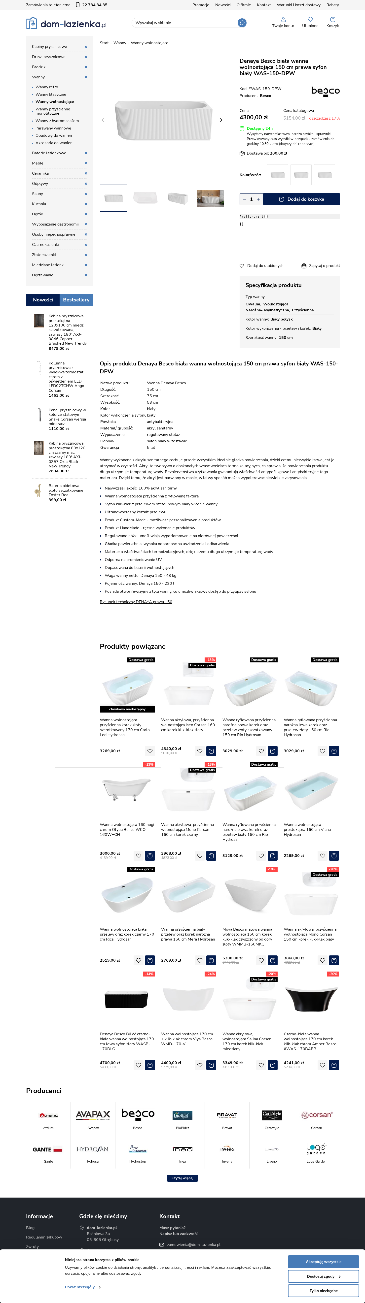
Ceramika (40, 173)
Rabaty (333, 5)
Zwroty (32, 1246)
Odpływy (40, 183)
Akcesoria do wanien (54, 143)
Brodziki (39, 67)
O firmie (244, 5)
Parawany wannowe (53, 128)
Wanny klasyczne (51, 94)
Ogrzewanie (42, 275)
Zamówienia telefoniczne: (67, 5)
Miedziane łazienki (48, 265)
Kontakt (264, 5)
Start (104, 43)
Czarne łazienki (45, 244)
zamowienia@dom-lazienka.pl (193, 1244)
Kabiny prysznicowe (49, 46)
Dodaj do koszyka (306, 199)
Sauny (37, 193)
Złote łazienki (44, 255)
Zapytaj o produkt (324, 265)
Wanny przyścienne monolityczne (53, 111)
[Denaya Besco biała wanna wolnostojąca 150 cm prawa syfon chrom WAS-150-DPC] (277, 174)
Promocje (200, 5)
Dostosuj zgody (320, 1276)
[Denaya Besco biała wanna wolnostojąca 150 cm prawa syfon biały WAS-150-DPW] (162, 120)
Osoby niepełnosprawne (53, 234)
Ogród (37, 214)
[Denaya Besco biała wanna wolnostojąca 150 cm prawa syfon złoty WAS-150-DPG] (324, 174)
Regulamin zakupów (44, 1237)
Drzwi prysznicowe (49, 57)
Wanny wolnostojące (149, 43)
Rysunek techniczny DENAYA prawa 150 (136, 602)
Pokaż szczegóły (80, 1287)
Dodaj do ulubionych (265, 265)
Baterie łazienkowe (49, 153)
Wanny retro (47, 87)
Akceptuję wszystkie (323, 1262)
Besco (265, 95)
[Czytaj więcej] (182, 1178)
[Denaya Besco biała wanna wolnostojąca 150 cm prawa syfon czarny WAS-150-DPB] (301, 174)
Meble (37, 163)
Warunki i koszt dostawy (299, 5)
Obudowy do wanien (54, 135)
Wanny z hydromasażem (57, 121)
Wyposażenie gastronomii (55, 224)
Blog (30, 1228)
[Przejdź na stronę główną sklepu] (66, 23)
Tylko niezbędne (324, 1291)
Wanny (119, 43)
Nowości (223, 5)
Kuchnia (39, 204)
